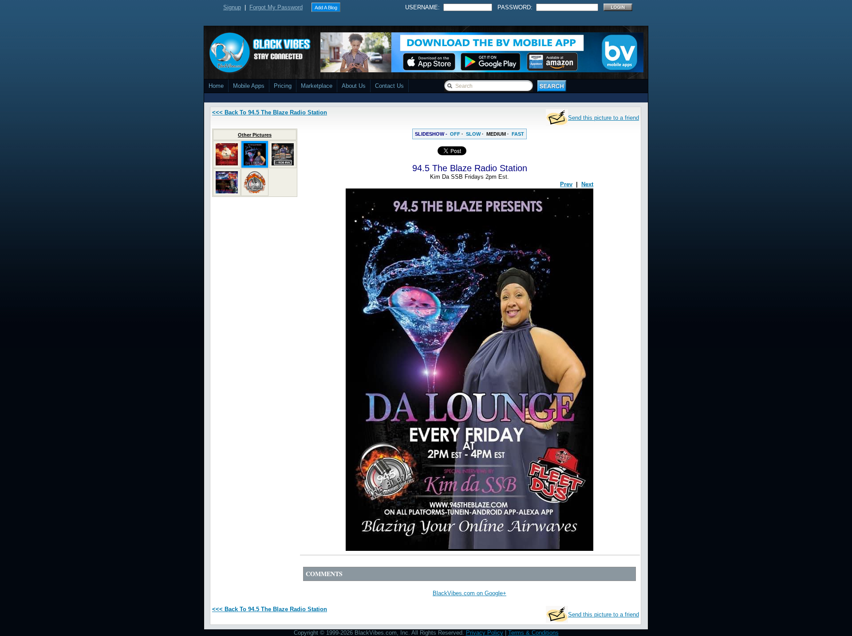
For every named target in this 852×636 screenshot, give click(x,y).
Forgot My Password (276, 7)
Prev (566, 184)
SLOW (473, 134)
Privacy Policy (484, 632)
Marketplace (316, 85)
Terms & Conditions (533, 632)
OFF (455, 134)
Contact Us (389, 85)
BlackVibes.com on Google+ (469, 593)
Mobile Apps (248, 85)
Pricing (283, 85)
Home (216, 85)
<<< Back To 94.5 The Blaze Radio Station (269, 112)
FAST (518, 134)
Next (587, 184)
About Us (354, 85)
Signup (232, 7)
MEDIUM (496, 134)
